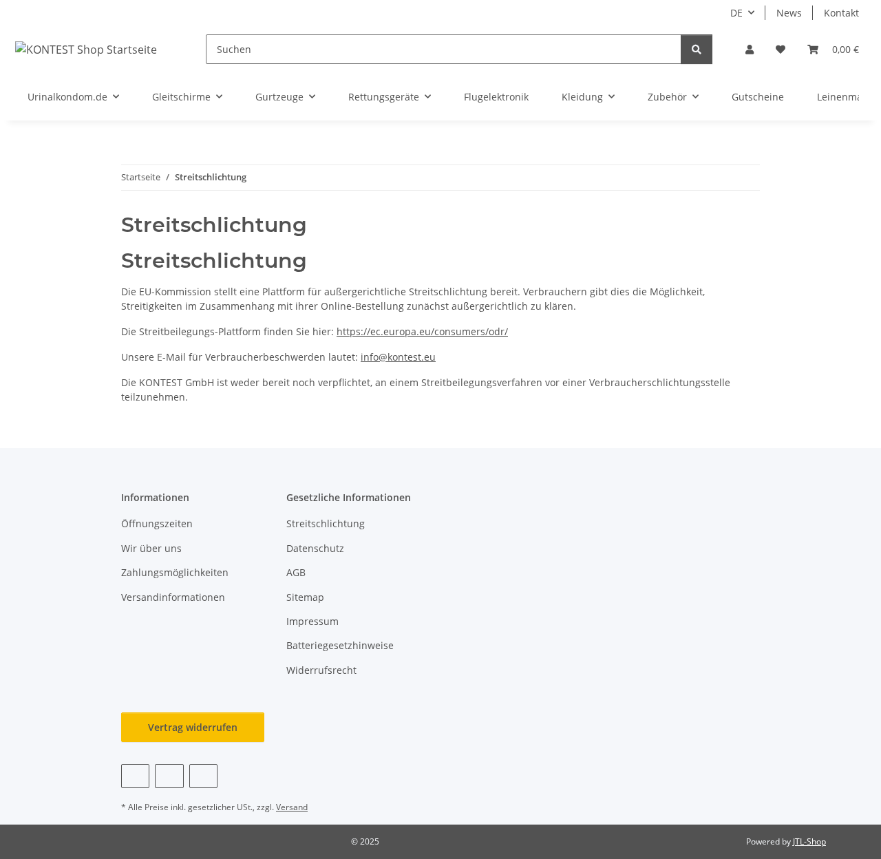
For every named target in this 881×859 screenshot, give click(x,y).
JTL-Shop (809, 841)
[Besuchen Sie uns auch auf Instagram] (203, 776)
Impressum (312, 621)
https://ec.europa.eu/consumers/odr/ (422, 331)
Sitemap (305, 597)
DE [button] (736, 12)
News (789, 12)
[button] (749, 49)
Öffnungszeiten (157, 523)
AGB (296, 572)
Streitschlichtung (325, 523)
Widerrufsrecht (321, 670)
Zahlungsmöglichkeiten (175, 572)
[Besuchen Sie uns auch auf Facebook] (135, 776)
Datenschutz (315, 548)
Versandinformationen (173, 597)
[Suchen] (696, 49)
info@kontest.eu (398, 356)
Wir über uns (151, 548)
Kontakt (841, 12)
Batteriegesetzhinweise (340, 645)
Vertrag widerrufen (192, 727)
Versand (292, 807)
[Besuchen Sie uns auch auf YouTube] (169, 776)
